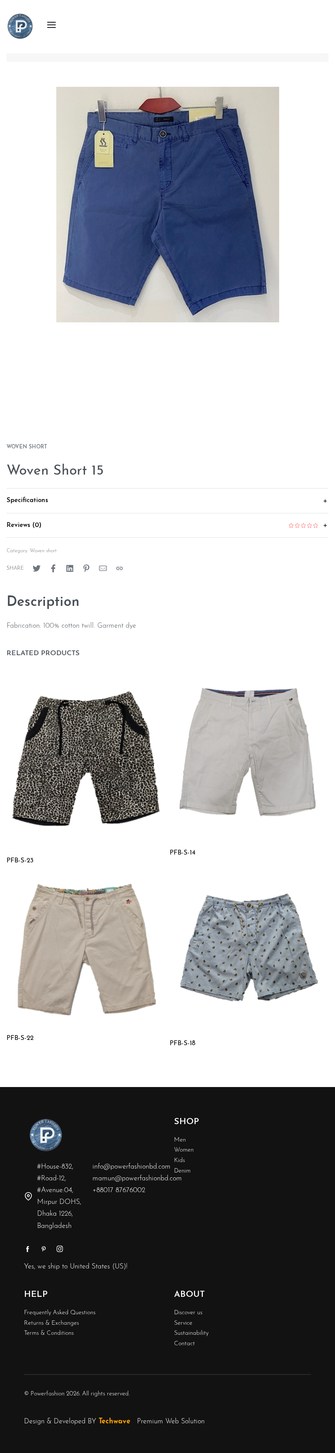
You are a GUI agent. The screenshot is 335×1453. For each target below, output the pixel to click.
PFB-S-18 (182, 1043)
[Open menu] (51, 24)
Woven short (27, 447)
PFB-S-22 (20, 1038)
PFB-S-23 (20, 861)
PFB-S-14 (182, 853)
